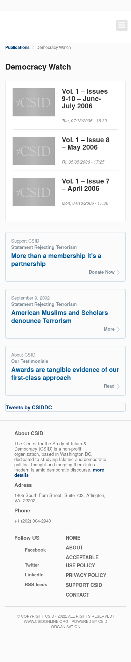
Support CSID (84, 584)
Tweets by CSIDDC (29, 407)
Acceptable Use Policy (82, 561)
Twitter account (88, 26)
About (74, 547)
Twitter (32, 564)
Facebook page (79, 26)
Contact (77, 594)
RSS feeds (36, 584)
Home (73, 537)
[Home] (36, 26)
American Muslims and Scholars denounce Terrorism (59, 316)
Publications (17, 47)
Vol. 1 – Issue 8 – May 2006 (86, 143)
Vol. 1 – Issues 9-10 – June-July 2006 (85, 98)
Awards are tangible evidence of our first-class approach (65, 373)
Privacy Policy (86, 574)
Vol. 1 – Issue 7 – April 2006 (86, 184)
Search (101, 26)
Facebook (35, 549)
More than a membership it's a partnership (56, 259)
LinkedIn (34, 574)
